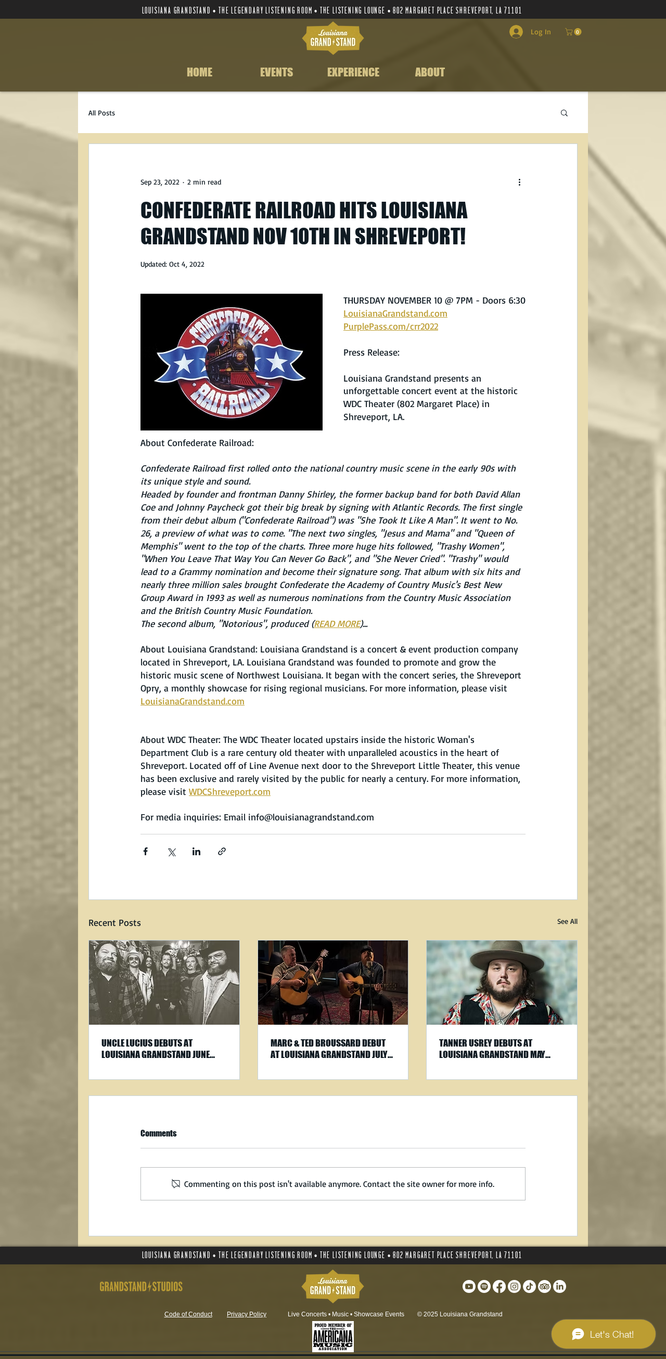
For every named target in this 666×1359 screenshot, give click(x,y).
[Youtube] (469, 1286)
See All (567, 921)
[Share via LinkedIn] (196, 851)
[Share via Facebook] (145, 851)
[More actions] (519, 181)
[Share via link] (222, 851)
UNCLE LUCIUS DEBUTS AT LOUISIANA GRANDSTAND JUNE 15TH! (155, 1048)
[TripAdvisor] (544, 1286)
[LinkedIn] (559, 1286)
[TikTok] (529, 1286)
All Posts (101, 112)
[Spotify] (484, 1286)
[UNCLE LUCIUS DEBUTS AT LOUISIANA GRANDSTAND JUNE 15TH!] (164, 982)
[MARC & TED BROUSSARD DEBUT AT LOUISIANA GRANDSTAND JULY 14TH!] (333, 982)
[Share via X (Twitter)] (171, 851)
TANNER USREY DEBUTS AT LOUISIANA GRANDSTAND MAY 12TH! (492, 1048)
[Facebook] (499, 1286)
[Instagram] (514, 1286)
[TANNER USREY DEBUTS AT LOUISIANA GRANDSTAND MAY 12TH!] (502, 982)
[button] (574, 31)
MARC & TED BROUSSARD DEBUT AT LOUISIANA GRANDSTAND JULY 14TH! (329, 1048)
